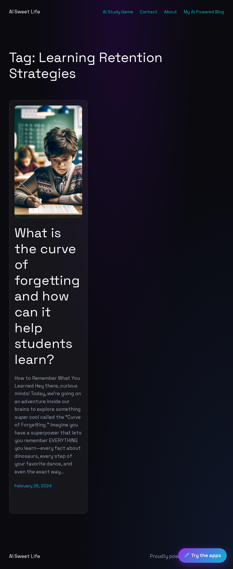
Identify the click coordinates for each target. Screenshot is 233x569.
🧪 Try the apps (202, 555)
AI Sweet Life (24, 12)
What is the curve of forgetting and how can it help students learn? (47, 296)
